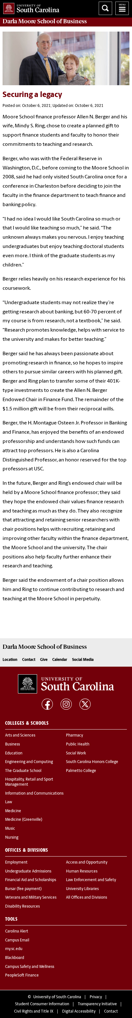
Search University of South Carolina (105, 8)
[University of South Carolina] (66, 683)
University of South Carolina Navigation (122, 8)
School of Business (45, 21)
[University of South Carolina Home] (29, 7)
